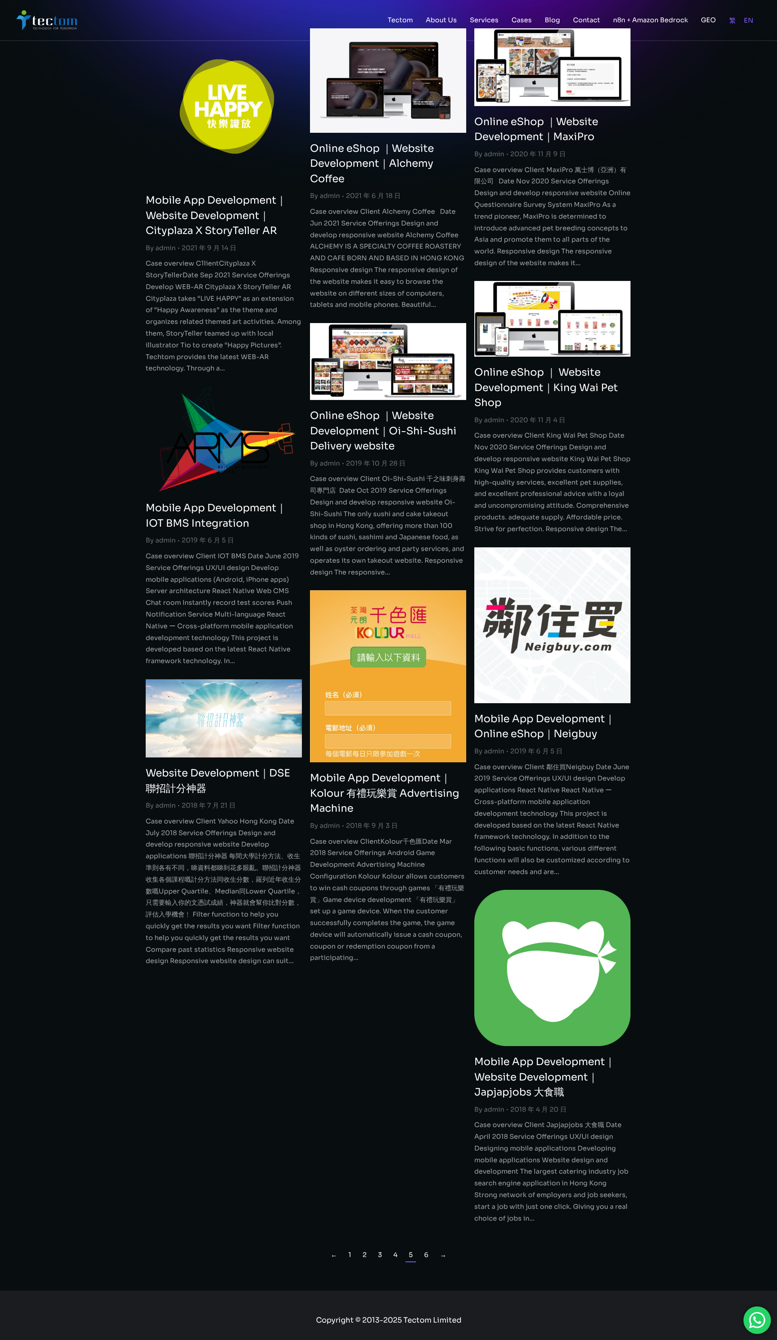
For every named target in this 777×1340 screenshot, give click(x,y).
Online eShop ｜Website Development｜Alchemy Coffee (372, 163)
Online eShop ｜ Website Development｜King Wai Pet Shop (546, 387)
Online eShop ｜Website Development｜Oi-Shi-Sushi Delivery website (383, 430)
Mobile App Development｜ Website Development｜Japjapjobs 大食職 (544, 1076)
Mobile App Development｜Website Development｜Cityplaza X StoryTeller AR (216, 215)
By (161, 248)
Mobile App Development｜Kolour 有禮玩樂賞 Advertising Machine (384, 793)
